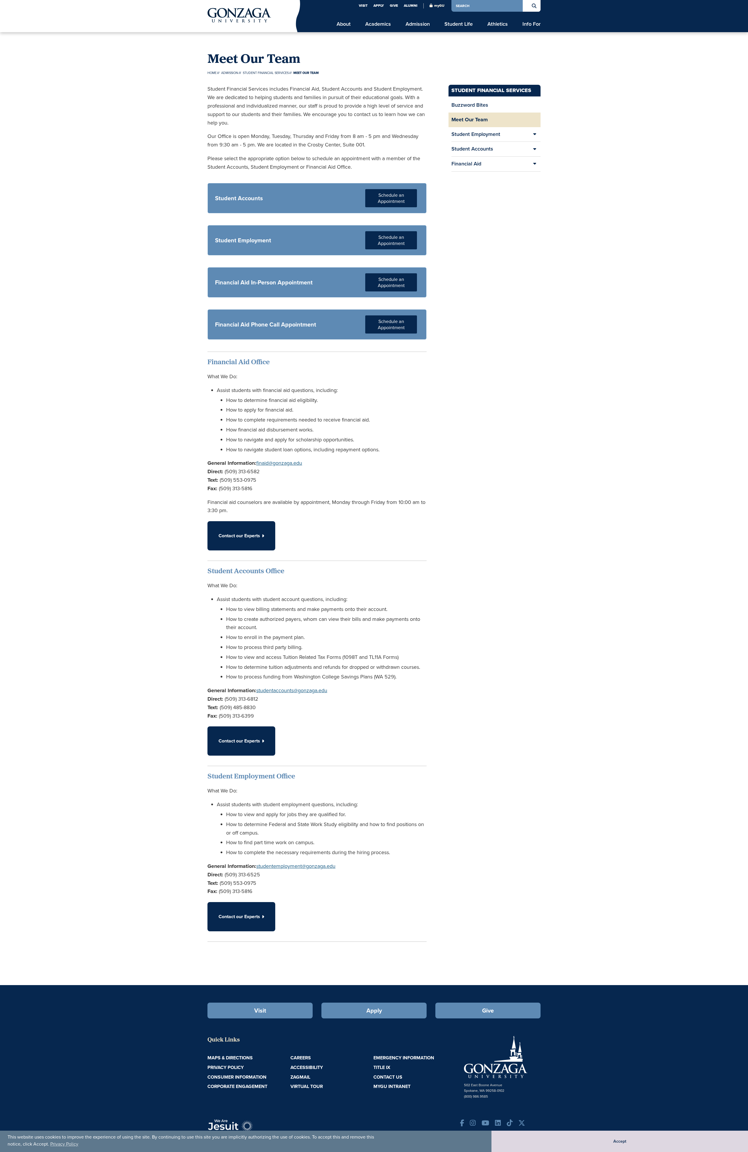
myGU (439, 5)
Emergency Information (403, 1057)
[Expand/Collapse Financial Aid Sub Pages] (535, 164)
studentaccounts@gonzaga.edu (291, 690)
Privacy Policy (64, 1144)
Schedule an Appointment (391, 198)
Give (394, 5)
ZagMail (300, 1077)
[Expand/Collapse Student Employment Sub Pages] (535, 134)
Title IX (381, 1067)
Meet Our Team (469, 119)
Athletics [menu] (497, 24)
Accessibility (306, 1067)
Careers (300, 1057)
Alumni (411, 5)
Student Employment (475, 134)
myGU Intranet (392, 1086)
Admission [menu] (418, 24)
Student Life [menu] (458, 24)
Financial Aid (466, 163)
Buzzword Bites (469, 105)
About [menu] (344, 24)
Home (212, 72)
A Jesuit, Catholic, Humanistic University (257, 1128)
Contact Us (387, 1077)
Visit (363, 5)
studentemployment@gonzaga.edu (295, 866)
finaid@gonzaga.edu (279, 463)
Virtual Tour (306, 1086)
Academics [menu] (378, 24)
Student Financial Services (266, 72)
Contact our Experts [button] (239, 535)
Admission (229, 72)
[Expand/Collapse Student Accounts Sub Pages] (535, 149)
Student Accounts (472, 149)
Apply (378, 5)
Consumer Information (236, 1077)
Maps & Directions (230, 1057)
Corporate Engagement (237, 1086)
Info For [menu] (531, 24)
